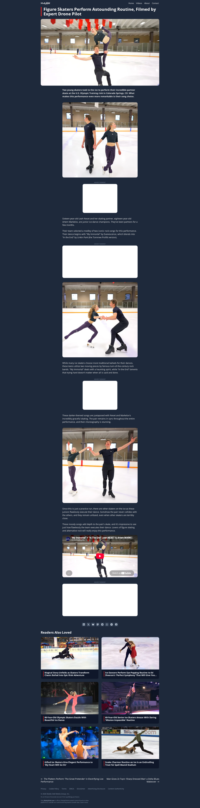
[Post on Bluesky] (93, 624)
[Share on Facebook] (116, 624)
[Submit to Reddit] (102, 624)
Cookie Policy (54, 789)
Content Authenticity (116, 789)
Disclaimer (81, 789)
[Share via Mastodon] (98, 624)
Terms (64, 789)
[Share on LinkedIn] (84, 624)
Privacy (43, 789)
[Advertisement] (100, 198)
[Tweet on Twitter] (88, 624)
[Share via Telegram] (111, 624)
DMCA (71, 789)
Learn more (84, 802)
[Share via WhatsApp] (107, 624)
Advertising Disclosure (96, 789)
